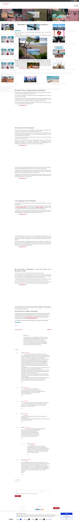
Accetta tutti (66, 513)
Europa (59, 8)
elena (22, 401)
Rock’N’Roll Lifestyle (6, 91)
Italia (62, 8)
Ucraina (22, 59)
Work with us (20, 8)
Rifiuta (66, 518)
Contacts (42, 90)
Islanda (31, 59)
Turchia (39, 60)
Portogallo (55, 59)
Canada (51, 34)
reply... (22, 382)
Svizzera (20, 60)
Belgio (25, 59)
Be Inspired (3, 90)
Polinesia (12, 86)
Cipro (45, 59)
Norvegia (9, 60)
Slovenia (18, 59)
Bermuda (12, 34)
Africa (50, 8)
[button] (76, 5)
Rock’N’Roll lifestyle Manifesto (10, 8)
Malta (51, 59)
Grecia (5, 60)
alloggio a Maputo (39, 207)
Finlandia (6, 59)
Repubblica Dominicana (32, 34)
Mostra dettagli (48, 519)
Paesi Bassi (13, 59)
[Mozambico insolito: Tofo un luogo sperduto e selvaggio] (18, 340)
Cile (6, 34)
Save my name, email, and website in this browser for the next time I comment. (27, 493)
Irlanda (9, 59)
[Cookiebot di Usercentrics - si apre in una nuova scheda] (11, 519)
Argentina (3, 34)
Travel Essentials (37, 8)
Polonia (35, 59)
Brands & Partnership (28, 8)
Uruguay (58, 34)
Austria (2, 59)
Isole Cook (7, 86)
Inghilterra (29, 60)
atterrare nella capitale (21, 207)
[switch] (29, 519)
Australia (3, 86)
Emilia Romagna (4, 74)
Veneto (15, 74)
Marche (9, 74)
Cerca (45, 90)
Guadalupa (43, 34)
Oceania (65, 8)
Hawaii (54, 34)
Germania (48, 59)
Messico (8, 34)
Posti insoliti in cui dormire (27, 91)
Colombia (16, 34)
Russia (36, 60)
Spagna (38, 59)
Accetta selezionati (66, 516)
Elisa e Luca (18, 329)
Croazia (2, 60)
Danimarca (24, 60)
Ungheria (42, 59)
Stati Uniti (47, 34)
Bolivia (23, 34)
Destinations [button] (3, 9)
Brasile (39, 34)
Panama (20, 34)
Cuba (26, 34)
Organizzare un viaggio (16, 91)
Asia (57, 8)
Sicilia (12, 74)
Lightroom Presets (45, 8)
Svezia (58, 59)
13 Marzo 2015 (49, 329)
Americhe (54, 8)
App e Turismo (37, 91)
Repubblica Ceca (14, 60)
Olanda (33, 60)
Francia (28, 59)
